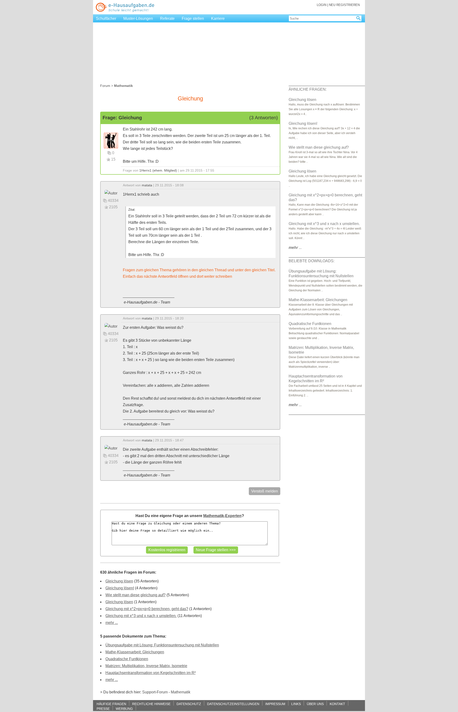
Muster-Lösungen (138, 18)
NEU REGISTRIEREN (344, 5)
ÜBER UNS (315, 704)
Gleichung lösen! (119, 588)
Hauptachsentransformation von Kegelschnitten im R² (150, 673)
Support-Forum (155, 692)
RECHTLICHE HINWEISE (151, 704)
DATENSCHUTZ (189, 704)
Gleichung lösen (119, 581)
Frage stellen (193, 18)
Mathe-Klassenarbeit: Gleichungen (134, 652)
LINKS (296, 704)
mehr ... (111, 623)
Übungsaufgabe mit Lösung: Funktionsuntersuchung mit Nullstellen (162, 645)
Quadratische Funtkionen (126, 659)
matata (147, 185)
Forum (105, 86)
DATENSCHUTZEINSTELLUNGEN (233, 704)
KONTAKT (337, 704)
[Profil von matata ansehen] (110, 193)
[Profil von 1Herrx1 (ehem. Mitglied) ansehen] (111, 140)
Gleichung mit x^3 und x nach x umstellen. (141, 616)
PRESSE (103, 708)
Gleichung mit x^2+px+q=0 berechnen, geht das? (146, 609)
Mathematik (180, 692)
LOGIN (321, 5)
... (295, 248)
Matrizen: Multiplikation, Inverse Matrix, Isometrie (146, 666)
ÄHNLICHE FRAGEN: (308, 89)
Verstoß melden (264, 491)
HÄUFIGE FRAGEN (111, 704)
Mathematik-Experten (222, 516)
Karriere (218, 18)
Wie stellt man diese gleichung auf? (135, 595)
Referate (167, 18)
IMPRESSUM (275, 704)
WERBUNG (124, 708)
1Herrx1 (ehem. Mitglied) (158, 170)
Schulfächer (106, 18)
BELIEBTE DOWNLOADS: (311, 261)
